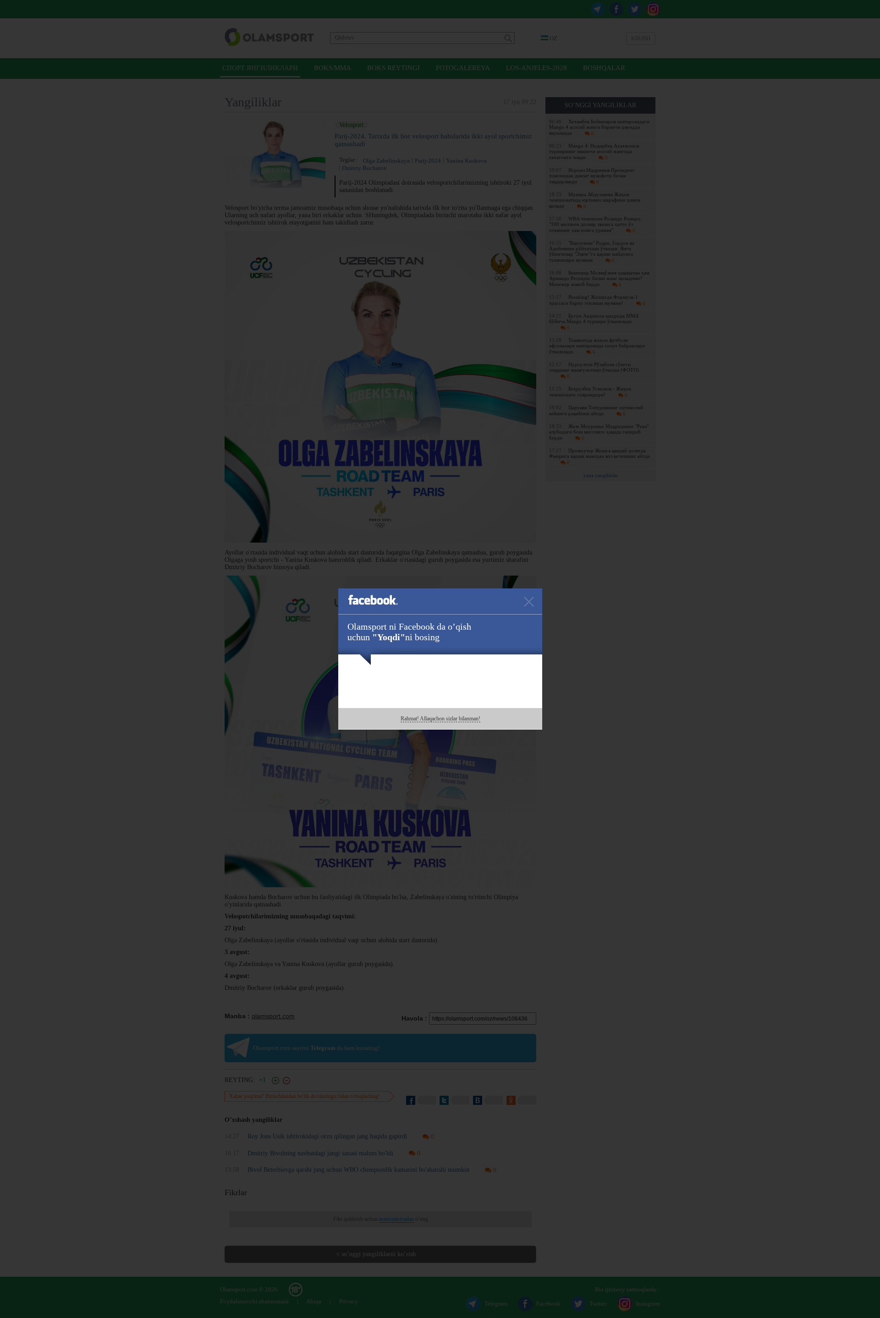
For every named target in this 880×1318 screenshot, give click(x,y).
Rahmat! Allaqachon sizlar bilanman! (440, 718)
